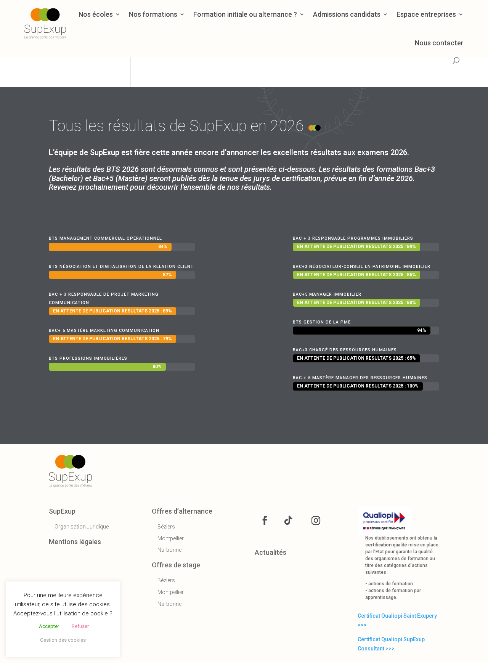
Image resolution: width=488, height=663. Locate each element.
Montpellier (170, 538)
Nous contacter (439, 42)
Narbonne (169, 550)
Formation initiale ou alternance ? (245, 13)
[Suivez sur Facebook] (264, 520)
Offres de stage (176, 565)
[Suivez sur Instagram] (315, 520)
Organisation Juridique (82, 527)
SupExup (62, 511)
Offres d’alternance (182, 511)
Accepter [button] (49, 626)
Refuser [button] (80, 626)
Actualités (270, 552)
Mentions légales (75, 542)
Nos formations (153, 13)
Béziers (166, 527)
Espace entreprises (426, 13)
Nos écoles (96, 13)
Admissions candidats (346, 13)
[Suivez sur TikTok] (288, 520)
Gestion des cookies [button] (63, 640)
